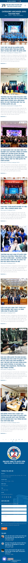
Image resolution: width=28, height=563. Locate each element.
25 (12, 441)
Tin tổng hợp (15, 52)
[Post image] (2, 536)
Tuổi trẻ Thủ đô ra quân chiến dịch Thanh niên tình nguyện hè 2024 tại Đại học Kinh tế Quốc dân (13, 49)
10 (19, 439)
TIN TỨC (20, 52)
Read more (3, 63)
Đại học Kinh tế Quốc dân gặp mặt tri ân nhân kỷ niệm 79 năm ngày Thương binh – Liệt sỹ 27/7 (15, 551)
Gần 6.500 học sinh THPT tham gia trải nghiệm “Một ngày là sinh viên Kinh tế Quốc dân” (13, 309)
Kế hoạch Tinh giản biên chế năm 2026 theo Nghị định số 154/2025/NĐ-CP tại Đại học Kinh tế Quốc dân (15, 544)
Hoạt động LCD (10, 52)
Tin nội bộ (9, 162)
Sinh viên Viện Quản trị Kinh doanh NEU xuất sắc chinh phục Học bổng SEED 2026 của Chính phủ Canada (15, 537)
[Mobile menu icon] (25, 5)
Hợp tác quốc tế (10, 105)
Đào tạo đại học (4, 52)
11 (22, 439)
